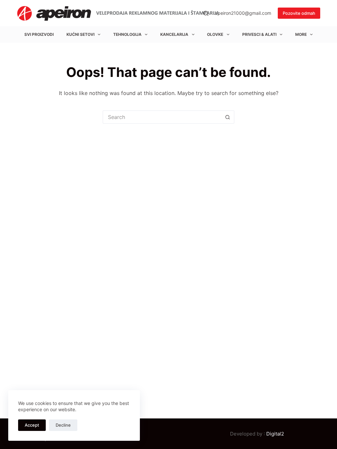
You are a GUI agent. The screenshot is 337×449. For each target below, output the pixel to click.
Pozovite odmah (299, 13)
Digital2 (275, 434)
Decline (63, 425)
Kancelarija (174, 34)
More (301, 34)
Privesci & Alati (259, 34)
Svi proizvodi (39, 34)
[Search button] (227, 117)
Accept (32, 425)
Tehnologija (127, 34)
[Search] (205, 13)
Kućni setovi (80, 34)
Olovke (215, 34)
